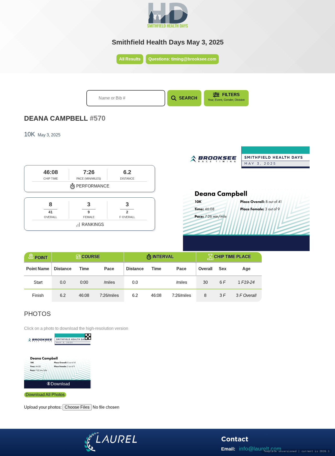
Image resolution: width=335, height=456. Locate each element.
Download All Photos (45, 394)
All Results (130, 59)
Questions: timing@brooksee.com (182, 59)
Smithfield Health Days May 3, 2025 (168, 42)
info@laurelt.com (260, 449)
